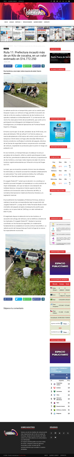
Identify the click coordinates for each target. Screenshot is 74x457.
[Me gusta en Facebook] (36, 66)
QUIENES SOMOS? (12, 1)
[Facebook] (51, 1)
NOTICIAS (17, 22)
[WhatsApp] (66, 1)
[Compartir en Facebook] (8, 66)
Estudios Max (22, 455)
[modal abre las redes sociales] (43, 66)
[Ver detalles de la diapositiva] (60, 131)
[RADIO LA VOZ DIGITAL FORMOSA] (37, 11)
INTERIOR (10, 46)
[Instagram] (54, 1)
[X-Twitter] (63, 1)
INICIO (5, 1)
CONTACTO (21, 1)
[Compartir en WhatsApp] (27, 66)
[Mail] (57, 1)
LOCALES (11, 22)
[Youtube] (69, 1)
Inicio (5, 46)
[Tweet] (18, 66)
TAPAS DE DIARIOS (27, 22)
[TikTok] (60, 1)
